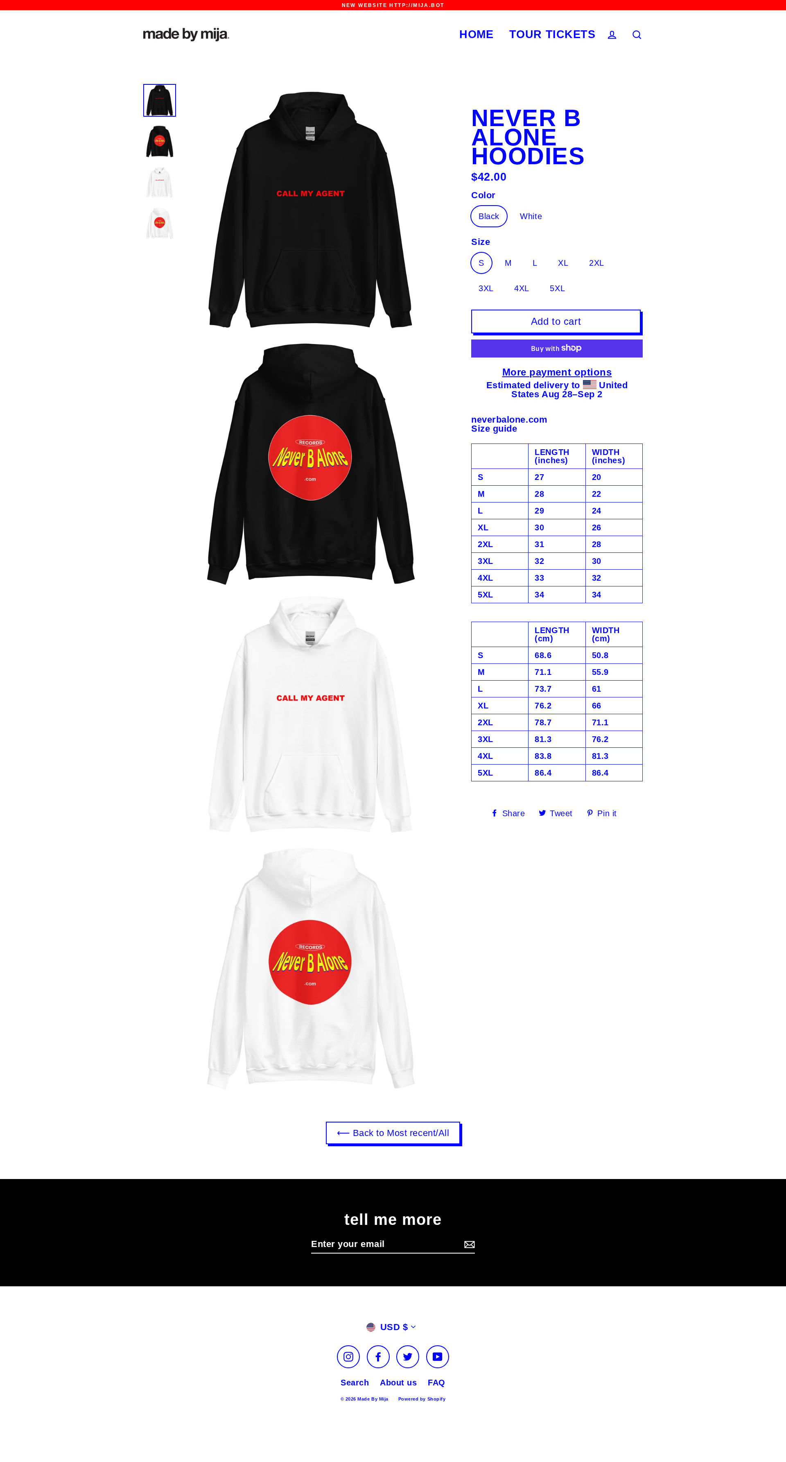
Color (483, 195)
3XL (486, 287)
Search (355, 1382)
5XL (557, 287)
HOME (476, 34)
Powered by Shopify (422, 1398)
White (531, 216)
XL (563, 262)
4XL (521, 287)
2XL (596, 262)
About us (398, 1382)
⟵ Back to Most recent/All (393, 1133)
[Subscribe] (468, 1245)
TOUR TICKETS (552, 34)
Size (480, 241)
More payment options (557, 372)
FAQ (436, 1382)
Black (489, 216)
